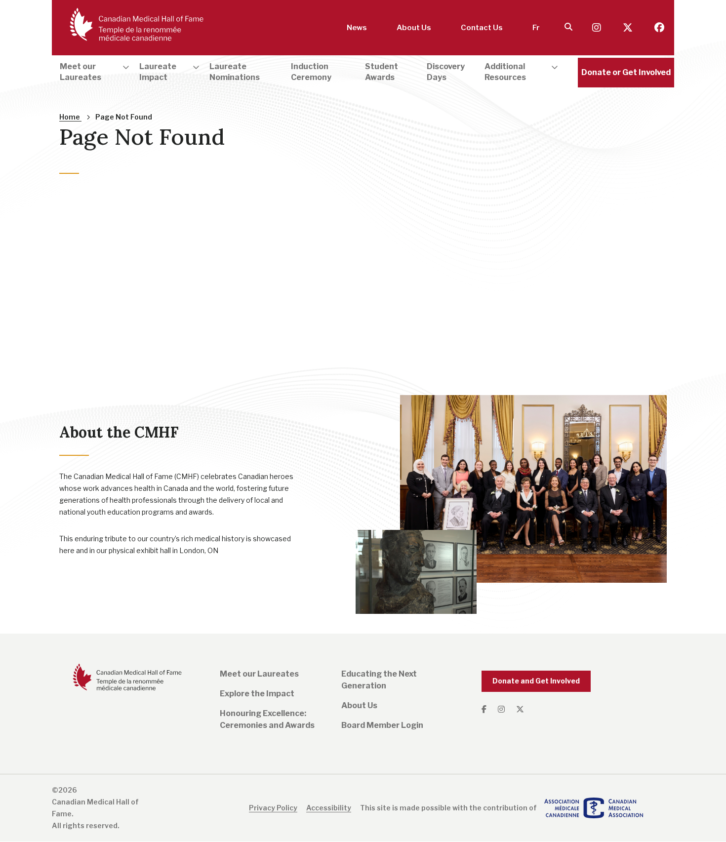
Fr (536, 27)
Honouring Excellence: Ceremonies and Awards (267, 719)
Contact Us (482, 27)
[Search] (568, 27)
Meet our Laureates (259, 674)
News (357, 27)
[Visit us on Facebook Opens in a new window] (659, 28)
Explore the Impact (257, 693)
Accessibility (328, 807)
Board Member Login (382, 725)
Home (70, 117)
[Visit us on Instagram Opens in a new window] (597, 28)
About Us (414, 27)
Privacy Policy (273, 807)
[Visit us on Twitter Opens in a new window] (629, 28)
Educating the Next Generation (379, 679)
